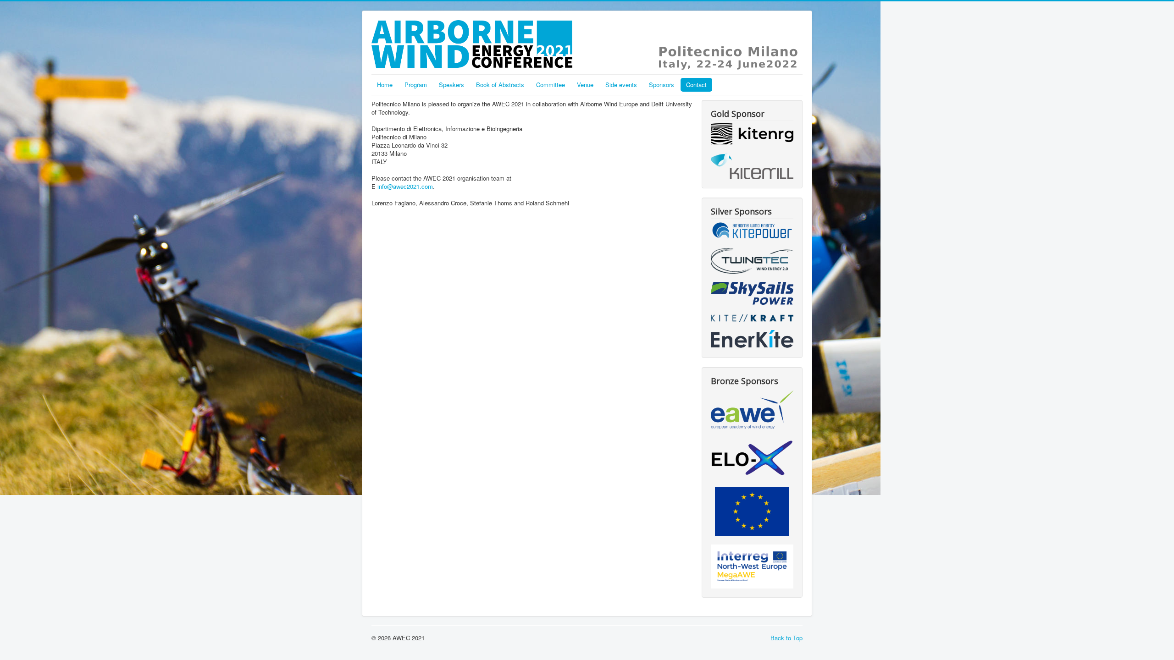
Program (415, 84)
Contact (696, 84)
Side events (621, 84)
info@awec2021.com (405, 186)
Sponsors (661, 84)
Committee (550, 84)
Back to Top (786, 637)
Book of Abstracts (500, 84)
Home (385, 84)
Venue (585, 84)
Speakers (451, 84)
